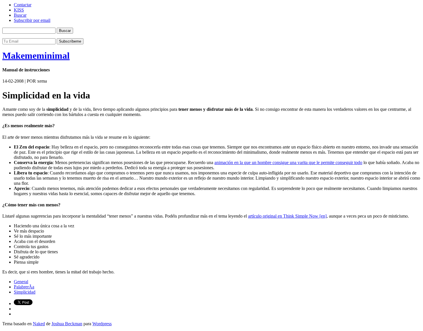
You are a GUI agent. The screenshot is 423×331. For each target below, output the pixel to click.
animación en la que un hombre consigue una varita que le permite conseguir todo (288, 162)
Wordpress (102, 323)
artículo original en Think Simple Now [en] (287, 216)
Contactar (22, 4)
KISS (19, 9)
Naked (39, 323)
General (21, 281)
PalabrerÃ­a (24, 286)
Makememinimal (36, 55)
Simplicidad (24, 292)
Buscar (20, 15)
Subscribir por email (32, 20)
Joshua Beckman (67, 323)
